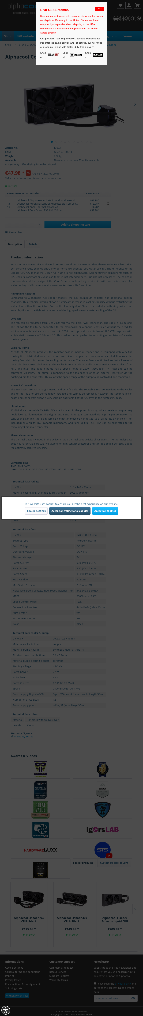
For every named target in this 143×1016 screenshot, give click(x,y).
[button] (6, 1010)
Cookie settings (36, 511)
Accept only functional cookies (69, 511)
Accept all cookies (105, 511)
